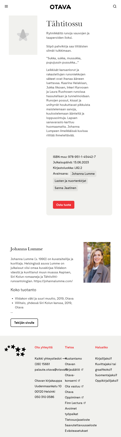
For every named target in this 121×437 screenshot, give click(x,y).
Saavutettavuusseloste (81, 425)
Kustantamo (73, 358)
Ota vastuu (72, 386)
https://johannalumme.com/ (53, 281)
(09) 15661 (42, 364)
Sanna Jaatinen (65, 188)
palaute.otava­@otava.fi (51, 369)
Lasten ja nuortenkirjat (70, 181)
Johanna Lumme (83, 174)
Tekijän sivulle (24, 323)
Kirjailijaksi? (103, 358)
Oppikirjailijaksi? (106, 380)
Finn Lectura (73, 403)
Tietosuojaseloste (77, 420)
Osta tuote (63, 205)
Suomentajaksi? (106, 375)
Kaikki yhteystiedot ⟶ (51, 358)
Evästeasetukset (76, 431)
